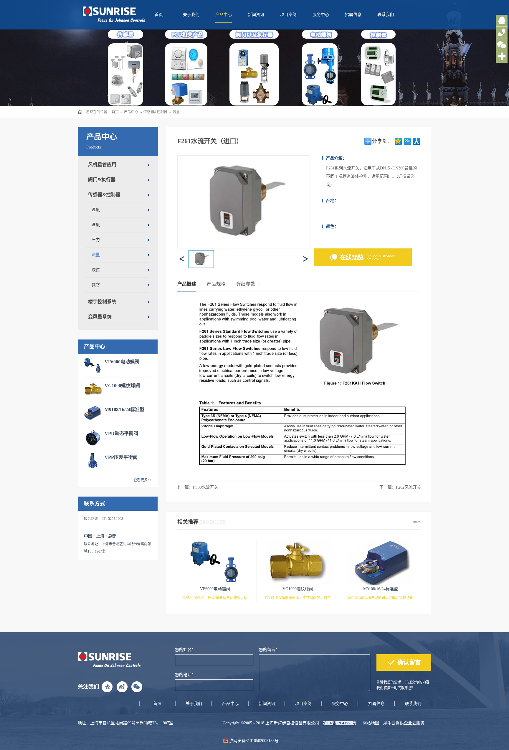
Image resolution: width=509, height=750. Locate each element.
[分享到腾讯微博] (407, 141)
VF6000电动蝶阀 (122, 361)
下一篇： (400, 487)
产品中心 (131, 112)
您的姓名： (185, 649)
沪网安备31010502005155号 (254, 741)
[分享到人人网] (416, 141)
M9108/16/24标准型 (124, 409)
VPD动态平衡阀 (121, 433)
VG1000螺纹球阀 (122, 385)
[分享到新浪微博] (121, 686)
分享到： (382, 141)
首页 (159, 14)
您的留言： (269, 649)
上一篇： (197, 487)
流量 (176, 112)
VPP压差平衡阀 (121, 457)
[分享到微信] (136, 686)
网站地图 (369, 723)
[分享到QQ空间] (398, 141)
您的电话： (185, 674)
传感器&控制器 (155, 112)
